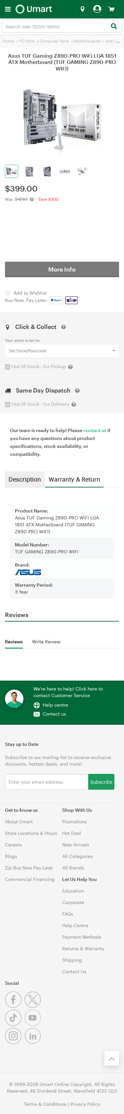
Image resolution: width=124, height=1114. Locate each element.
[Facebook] (14, 1006)
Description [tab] (25, 479)
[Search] (113, 26)
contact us (94, 430)
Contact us (54, 714)
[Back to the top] (111, 1058)
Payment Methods (81, 937)
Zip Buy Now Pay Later (29, 867)
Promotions (74, 821)
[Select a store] (82, 9)
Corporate (73, 902)
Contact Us (74, 971)
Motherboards (87, 41)
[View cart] (111, 9)
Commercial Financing (30, 879)
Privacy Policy (85, 1104)
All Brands (73, 867)
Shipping (72, 960)
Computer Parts (54, 41)
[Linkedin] (33, 1042)
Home (8, 41)
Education (73, 891)
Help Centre (75, 925)
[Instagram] (14, 1042)
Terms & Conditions (45, 1104)
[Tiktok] (14, 1024)
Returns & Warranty (83, 948)
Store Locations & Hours (31, 833)
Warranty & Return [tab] (74, 479)
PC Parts (27, 41)
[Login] (97, 9)
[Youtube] (33, 1024)
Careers (13, 844)
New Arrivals (75, 844)
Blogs (11, 856)
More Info (62, 269)
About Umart (19, 821)
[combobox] (62, 26)
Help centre (55, 705)
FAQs (67, 914)
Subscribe (101, 781)
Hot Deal (71, 833)
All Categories (77, 856)
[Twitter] (33, 1006)
